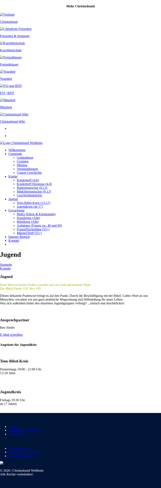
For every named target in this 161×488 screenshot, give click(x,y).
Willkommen (16, 150)
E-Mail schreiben (11, 334)
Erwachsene (16, 210)
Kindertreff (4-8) (28, 180)
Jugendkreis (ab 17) (30, 206)
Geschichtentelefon (29, 195)
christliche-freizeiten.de (23, 452)
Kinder (13, 176)
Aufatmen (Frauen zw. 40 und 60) (39, 225)
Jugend (13, 199)
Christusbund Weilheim (26, 143)
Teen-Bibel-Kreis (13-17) (33, 203)
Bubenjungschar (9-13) (32, 187)
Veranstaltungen (27, 169)
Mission (22, 165)
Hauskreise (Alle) (28, 218)
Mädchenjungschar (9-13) (34, 191)
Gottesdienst (25, 157)
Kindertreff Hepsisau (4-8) (34, 184)
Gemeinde (15, 154)
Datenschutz (17, 434)
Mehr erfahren (9, 380)
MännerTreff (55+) (29, 233)
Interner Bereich (19, 237)
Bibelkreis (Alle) (28, 221)
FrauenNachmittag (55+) (33, 229)
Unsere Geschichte (29, 172)
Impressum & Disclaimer (25, 430)
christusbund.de (18, 448)
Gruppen (23, 161)
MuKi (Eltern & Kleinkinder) (36, 214)
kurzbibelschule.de (20, 456)
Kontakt (13, 240)
